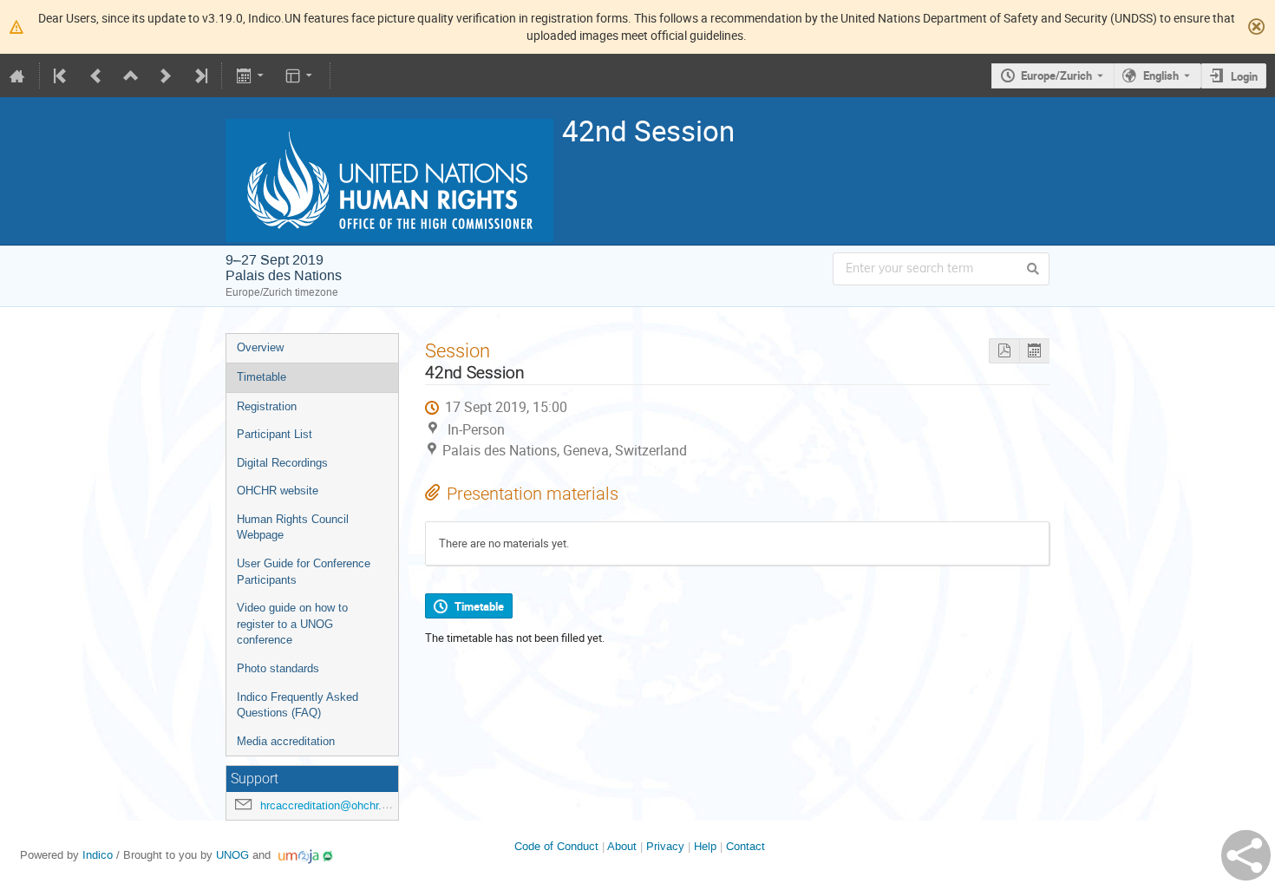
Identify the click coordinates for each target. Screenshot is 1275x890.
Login (1244, 76)
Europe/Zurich (1056, 75)
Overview (260, 347)
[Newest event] (199, 75)
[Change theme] (300, 75)
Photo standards (278, 668)
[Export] (251, 75)
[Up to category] (131, 75)
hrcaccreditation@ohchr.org (328, 805)
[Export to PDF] (1004, 350)
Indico (97, 854)
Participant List (274, 434)
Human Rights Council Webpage (293, 527)
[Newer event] (165, 75)
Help (705, 846)
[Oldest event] (61, 75)
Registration (267, 406)
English (1161, 75)
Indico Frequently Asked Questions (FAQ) (297, 705)
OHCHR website (277, 490)
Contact (745, 846)
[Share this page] (1246, 855)
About (622, 846)
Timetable (261, 376)
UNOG (232, 854)
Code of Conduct (556, 846)
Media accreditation (286, 741)
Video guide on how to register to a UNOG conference (292, 623)
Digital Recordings (282, 462)
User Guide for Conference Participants (303, 571)
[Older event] (96, 75)
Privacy (665, 846)
